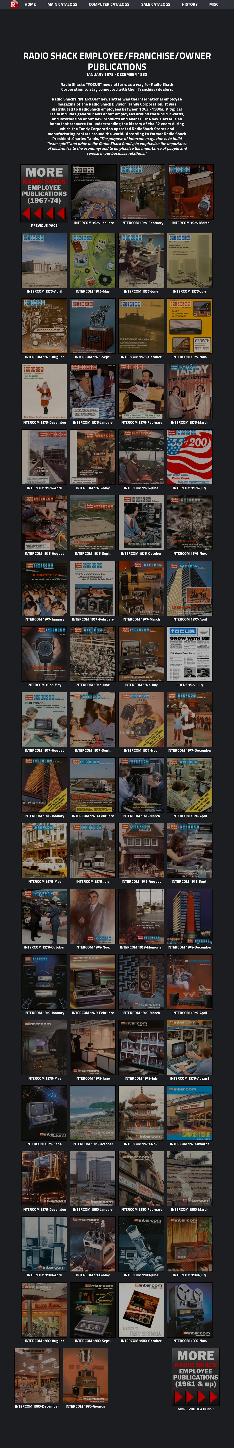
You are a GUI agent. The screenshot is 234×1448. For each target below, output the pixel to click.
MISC (213, 4)
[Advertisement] (117, 23)
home (30, 4)
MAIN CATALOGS (62, 4)
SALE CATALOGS (155, 4)
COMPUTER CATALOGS (109, 4)
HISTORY (190, 4)
